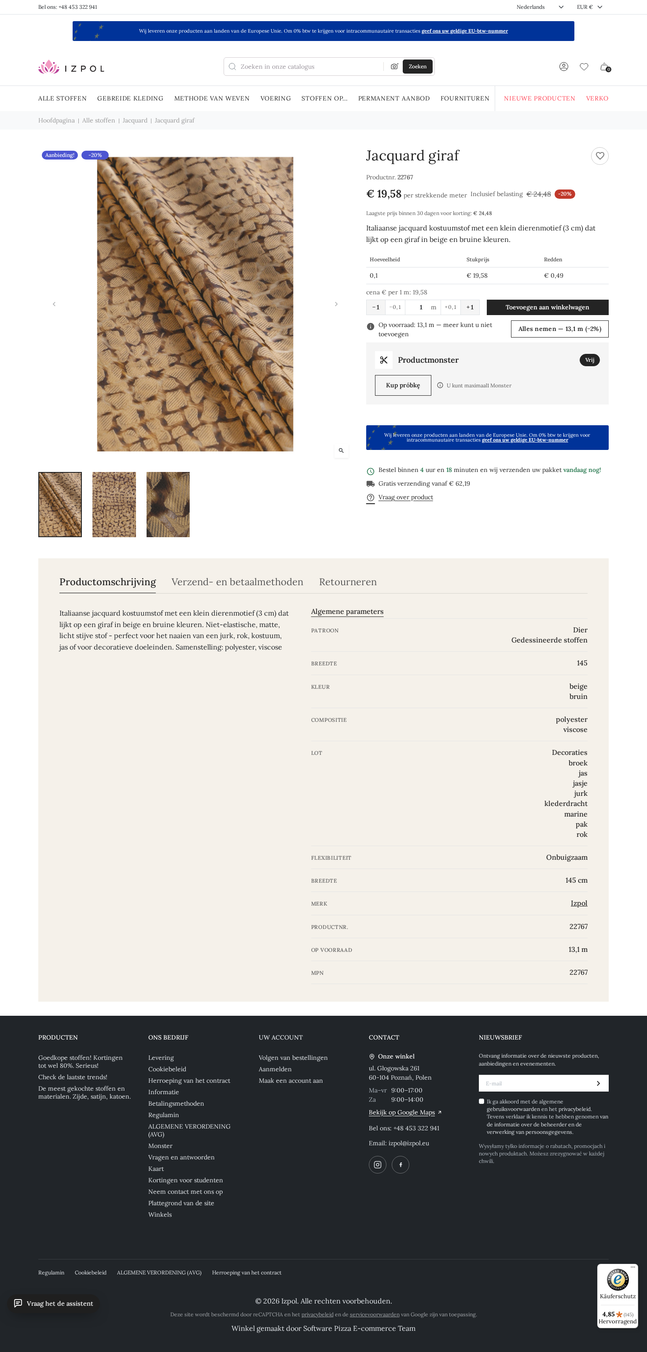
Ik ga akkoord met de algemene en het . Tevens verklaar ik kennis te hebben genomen (547, 1117)
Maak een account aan (291, 1081)
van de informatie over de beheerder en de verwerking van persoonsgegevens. (547, 1124)
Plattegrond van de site (181, 1203)
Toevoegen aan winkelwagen (547, 307)
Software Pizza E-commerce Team (359, 1328)
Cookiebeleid (167, 1069)
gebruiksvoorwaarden (514, 1109)
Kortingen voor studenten (185, 1180)
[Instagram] (377, 1165)
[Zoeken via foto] (395, 66)
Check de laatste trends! (72, 1077)
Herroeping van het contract (189, 1081)
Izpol (579, 903)
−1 (376, 307)
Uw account (281, 1037)
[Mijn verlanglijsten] (584, 66)
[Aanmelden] (563, 66)
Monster (160, 1146)
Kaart (156, 1169)
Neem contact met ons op (185, 1192)
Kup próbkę (403, 385)
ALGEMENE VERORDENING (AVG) (189, 1130)
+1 (470, 307)
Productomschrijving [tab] (107, 582)
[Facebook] (400, 1165)
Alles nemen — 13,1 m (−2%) (559, 329)
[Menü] (633, 1269)
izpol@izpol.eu (409, 1143)
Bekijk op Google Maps (402, 1112)
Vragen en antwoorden (181, 1157)
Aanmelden (275, 1069)
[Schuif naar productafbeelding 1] (60, 504)
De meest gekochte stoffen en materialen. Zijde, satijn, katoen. (84, 1092)
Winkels (160, 1214)
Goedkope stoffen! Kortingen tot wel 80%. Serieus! (80, 1062)
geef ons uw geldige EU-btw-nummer (465, 31)
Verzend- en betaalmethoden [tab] (237, 582)
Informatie (163, 1092)
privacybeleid (575, 1109)
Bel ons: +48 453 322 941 (67, 7)
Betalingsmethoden (176, 1103)
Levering (161, 1058)
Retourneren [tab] (348, 582)
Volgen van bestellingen (293, 1058)
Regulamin (163, 1115)
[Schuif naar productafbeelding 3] (168, 504)
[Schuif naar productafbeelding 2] (114, 504)
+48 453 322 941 (416, 1128)
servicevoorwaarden (375, 1314)
